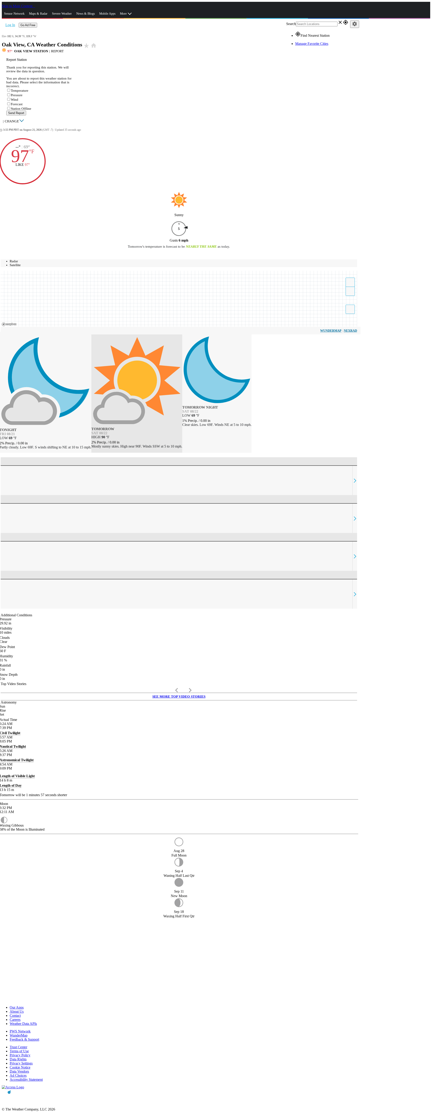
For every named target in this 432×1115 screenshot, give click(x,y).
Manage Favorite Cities (311, 44)
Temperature (19, 90)
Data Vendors (19, 1071)
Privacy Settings (21, 1063)
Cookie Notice (20, 1067)
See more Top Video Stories (178, 696)
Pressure (16, 95)
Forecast (16, 104)
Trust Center (18, 1047)
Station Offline (21, 108)
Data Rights (18, 1059)
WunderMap (331, 330)
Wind (14, 99)
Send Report (16, 113)
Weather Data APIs (23, 1024)
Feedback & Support (24, 1039)
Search (291, 24)
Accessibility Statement (26, 1079)
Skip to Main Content (17, 6)
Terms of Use (19, 1051)
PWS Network (20, 1031)
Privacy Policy (20, 1055)
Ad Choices (18, 1075)
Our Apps (17, 1007)
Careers (15, 1019)
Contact (15, 1015)
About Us (17, 1011)
